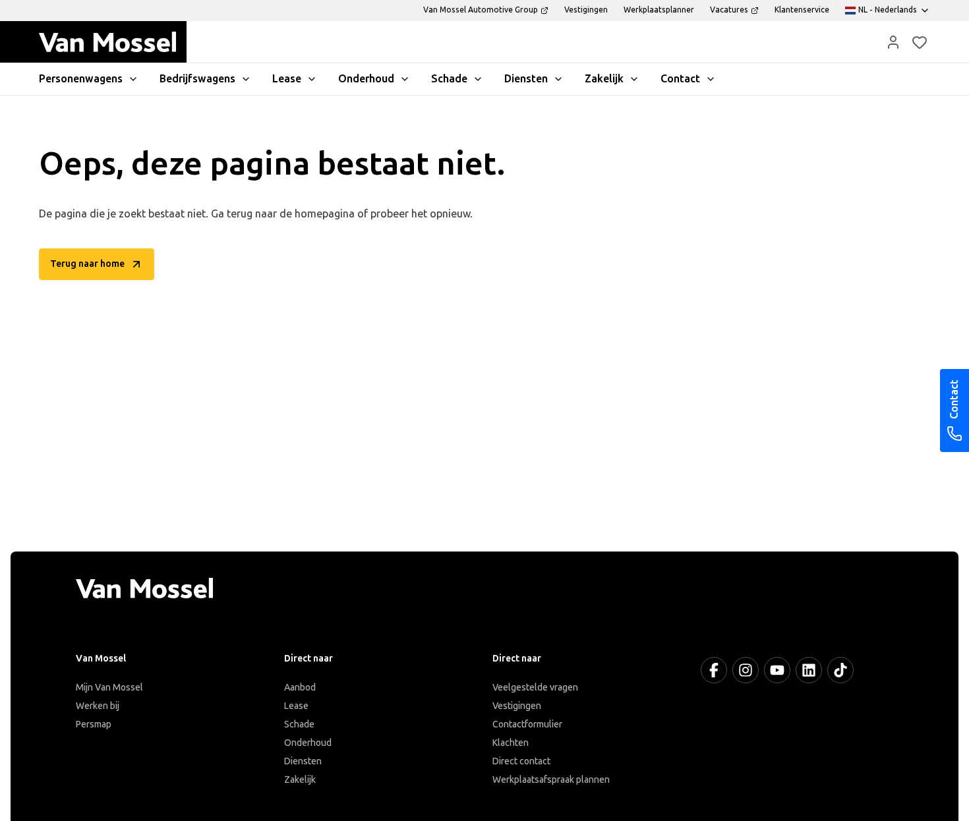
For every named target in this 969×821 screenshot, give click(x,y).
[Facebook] (714, 670)
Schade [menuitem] (449, 78)
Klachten (510, 743)
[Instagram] (745, 670)
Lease (296, 706)
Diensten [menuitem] (526, 78)
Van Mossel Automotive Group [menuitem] (480, 9)
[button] (893, 42)
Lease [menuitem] (286, 78)
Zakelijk (300, 779)
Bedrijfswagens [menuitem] (197, 78)
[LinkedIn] (809, 670)
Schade (299, 724)
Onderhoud (308, 743)
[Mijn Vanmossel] (893, 42)
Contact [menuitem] (680, 78)
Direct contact (521, 761)
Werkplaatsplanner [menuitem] (659, 9)
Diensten (303, 761)
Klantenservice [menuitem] (802, 9)
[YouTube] (777, 670)
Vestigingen (516, 706)
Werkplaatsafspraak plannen (551, 779)
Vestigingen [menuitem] (586, 9)
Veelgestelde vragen (535, 687)
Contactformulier (527, 724)
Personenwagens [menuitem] (81, 78)
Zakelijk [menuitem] (604, 78)
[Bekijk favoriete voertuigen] (919, 42)
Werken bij (97, 706)
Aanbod (300, 687)
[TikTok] (840, 670)
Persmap (93, 724)
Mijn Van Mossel (109, 687)
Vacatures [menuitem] (729, 9)
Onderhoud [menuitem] (366, 78)
